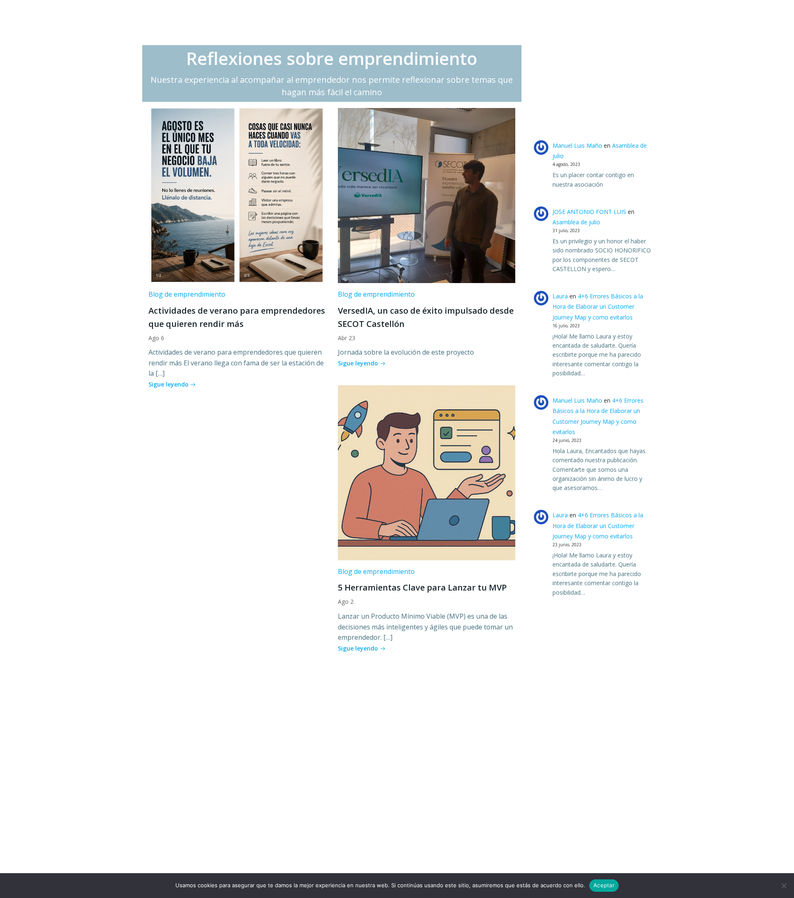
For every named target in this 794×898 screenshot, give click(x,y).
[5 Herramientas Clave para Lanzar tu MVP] (426, 472)
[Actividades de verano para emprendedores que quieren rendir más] (236, 194)
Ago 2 (346, 601)
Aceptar (604, 885)
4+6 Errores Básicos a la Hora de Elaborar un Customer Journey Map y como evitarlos (597, 306)
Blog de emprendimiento (186, 294)
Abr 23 (346, 338)
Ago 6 (156, 338)
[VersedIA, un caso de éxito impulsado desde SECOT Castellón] (426, 194)
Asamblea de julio (576, 222)
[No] (784, 885)
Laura (560, 296)
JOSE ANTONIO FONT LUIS (589, 212)
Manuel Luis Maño (577, 145)
